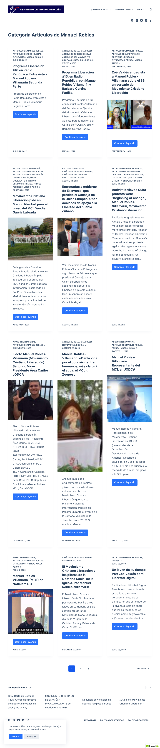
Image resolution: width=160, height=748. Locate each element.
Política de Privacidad (112, 720)
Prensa (89, 60)
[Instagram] (146, 20)
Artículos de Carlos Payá (26, 168)
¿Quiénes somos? (100, 9)
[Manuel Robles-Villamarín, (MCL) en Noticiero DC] (30, 611)
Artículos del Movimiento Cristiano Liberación (25, 181)
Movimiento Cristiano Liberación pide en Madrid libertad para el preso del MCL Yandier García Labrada (30, 204)
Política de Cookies (138, 720)
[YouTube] (141, 20)
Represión (134, 181)
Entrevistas (19, 57)
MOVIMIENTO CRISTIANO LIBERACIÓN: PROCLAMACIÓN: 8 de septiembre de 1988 (59, 701)
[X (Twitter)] (137, 20)
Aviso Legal (90, 720)
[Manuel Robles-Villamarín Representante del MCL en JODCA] (129, 398)
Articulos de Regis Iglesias (27, 54)
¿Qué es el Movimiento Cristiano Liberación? (132, 701)
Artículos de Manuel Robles (28, 51)
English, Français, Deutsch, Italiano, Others (128, 177)
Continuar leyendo (26, 115)
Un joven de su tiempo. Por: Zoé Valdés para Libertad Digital (129, 574)
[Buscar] (151, 9)
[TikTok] (151, 20)
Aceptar (15, 736)
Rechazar (31, 736)
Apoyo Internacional (73, 168)
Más (139, 9)
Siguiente (141, 668)
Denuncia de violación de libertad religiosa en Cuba (96, 701)
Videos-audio (34, 57)
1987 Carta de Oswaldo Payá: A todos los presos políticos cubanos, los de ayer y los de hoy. (22, 701)
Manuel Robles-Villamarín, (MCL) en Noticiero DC (28, 580)
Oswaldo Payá (123, 9)
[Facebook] (132, 20)
